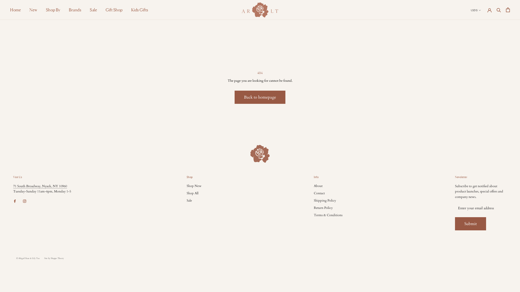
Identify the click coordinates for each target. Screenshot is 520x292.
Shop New (194, 186)
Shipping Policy (325, 200)
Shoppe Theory (57, 258)
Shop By (53, 10)
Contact (319, 193)
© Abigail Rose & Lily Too (28, 258)
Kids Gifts (139, 10)
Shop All (192, 193)
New (33, 10)
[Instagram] (24, 201)
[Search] (499, 10)
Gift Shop (114, 10)
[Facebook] (14, 201)
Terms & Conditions (328, 215)
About (318, 186)
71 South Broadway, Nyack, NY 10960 (40, 186)
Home (15, 10)
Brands (75, 10)
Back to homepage (260, 97)
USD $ (474, 10)
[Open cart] (508, 10)
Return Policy (323, 208)
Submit (470, 224)
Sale (93, 10)
